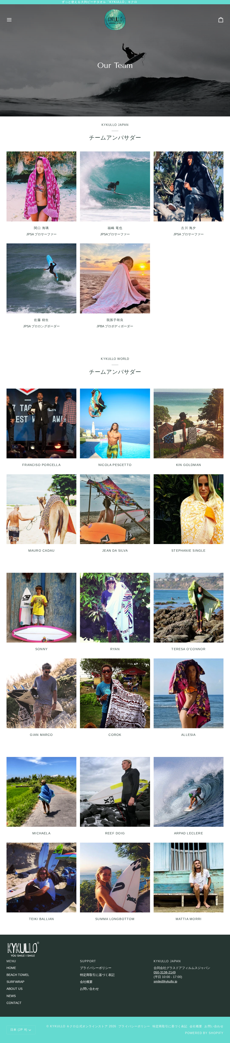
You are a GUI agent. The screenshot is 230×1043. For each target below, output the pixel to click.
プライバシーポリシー (95, 968)
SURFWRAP (15, 982)
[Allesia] (188, 693)
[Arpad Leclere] (188, 792)
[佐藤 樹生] (41, 278)
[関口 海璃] (41, 186)
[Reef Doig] (115, 792)
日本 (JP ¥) (18, 1029)
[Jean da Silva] (115, 509)
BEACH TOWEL (18, 975)
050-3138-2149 (165, 972)
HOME (11, 968)
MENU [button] (11, 961)
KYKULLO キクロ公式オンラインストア (79, 1026)
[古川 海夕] (188, 186)
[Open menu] (13, 19)
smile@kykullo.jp (165, 981)
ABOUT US (14, 989)
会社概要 (86, 982)
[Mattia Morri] (188, 877)
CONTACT (14, 1003)
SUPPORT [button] (88, 961)
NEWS (11, 996)
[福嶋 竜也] (115, 186)
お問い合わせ (89, 989)
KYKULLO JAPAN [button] (167, 961)
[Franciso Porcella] (41, 423)
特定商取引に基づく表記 (97, 975)
